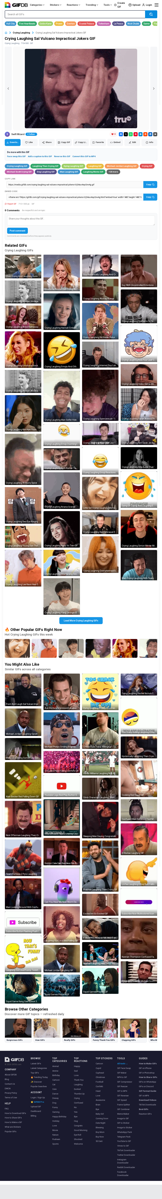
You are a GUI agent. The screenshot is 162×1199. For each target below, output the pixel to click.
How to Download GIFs (15, 1113)
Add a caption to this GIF (40, 156)
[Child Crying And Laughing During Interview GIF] (23, 266)
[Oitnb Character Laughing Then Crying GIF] (100, 789)
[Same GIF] (146, 23)
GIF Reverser (123, 1095)
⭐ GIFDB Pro (37, 1102)
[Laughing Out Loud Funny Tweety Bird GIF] (23, 954)
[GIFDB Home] (6, 32)
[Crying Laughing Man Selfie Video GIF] (62, 396)
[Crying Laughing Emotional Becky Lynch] (125, 648)
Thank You (79, 1080)
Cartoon (56, 1080)
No (75, 1107)
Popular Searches (39, 1086)
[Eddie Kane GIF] (45, 23)
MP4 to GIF (122, 1077)
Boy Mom (100, 1132)
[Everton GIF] (70, 23)
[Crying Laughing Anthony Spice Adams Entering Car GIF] (23, 459)
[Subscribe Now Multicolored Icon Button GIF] (139, 902)
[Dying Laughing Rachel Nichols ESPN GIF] (139, 685)
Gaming (55, 1112)
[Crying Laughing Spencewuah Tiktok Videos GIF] (100, 395)
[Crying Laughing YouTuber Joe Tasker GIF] (100, 434)
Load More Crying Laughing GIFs (81, 620)
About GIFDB (11, 1074)
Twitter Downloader (126, 1155)
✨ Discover (36, 1082)
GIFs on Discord (146, 1086)
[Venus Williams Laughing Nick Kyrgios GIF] (100, 763)
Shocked (78, 1139)
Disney (55, 1098)
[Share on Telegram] (140, 134)
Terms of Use (11, 1097)
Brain (98, 1104)
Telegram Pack (124, 1137)
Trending (91, 4)
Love (54, 1125)
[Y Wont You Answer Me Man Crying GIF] (100, 929)
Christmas (100, 1077)
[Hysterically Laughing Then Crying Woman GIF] (139, 747)
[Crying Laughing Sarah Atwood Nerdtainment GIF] (139, 404)
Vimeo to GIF (123, 1146)
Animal (55, 1066)
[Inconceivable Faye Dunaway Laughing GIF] (62, 817)
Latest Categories (39, 1068)
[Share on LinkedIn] (150, 134)
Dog (54, 1103)
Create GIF (121, 5)
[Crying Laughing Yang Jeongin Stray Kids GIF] (62, 596)
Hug (76, 1121)
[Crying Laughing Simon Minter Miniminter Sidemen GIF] (139, 529)
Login (149, 4)
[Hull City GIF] (10, 23)
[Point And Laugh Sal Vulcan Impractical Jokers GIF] (23, 690)
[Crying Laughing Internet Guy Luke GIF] (100, 355)
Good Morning (80, 1130)
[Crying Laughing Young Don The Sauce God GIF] (23, 537)
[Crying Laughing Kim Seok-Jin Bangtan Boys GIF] (139, 434)
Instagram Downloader (122, 1161)
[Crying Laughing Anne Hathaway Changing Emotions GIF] (23, 317)
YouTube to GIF (124, 1141)
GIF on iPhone (145, 1068)
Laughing (78, 1084)
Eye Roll (77, 1135)
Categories (36, 4)
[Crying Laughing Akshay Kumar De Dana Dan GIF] (100, 290)
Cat (53, 1084)
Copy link (10, 179)
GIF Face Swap (124, 1068)
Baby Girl (100, 1114)
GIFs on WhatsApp (147, 1082)
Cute (54, 1089)
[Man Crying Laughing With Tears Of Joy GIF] (139, 565)
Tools (106, 4)
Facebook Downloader (122, 1173)
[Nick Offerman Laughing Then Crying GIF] (23, 819)
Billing (33, 1116)
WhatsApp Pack (124, 1132)
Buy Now (100, 1137)
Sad (76, 1071)
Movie (55, 1130)
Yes (75, 1112)
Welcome (78, 1144)
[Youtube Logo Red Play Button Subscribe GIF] (62, 786)
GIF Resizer (122, 1086)
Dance (55, 1094)
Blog (7, 1079)
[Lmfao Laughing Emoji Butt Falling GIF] (139, 872)
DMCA (8, 1088)
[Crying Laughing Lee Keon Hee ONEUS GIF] (23, 568)
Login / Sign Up (38, 1097)
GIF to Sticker (123, 1123)
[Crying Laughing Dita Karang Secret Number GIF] (62, 563)
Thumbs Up (79, 1094)
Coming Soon (102, 1118)
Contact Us (10, 1084)
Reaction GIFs (145, 1114)
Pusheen (56, 1139)
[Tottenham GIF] (104, 23)
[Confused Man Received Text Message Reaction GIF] (139, 810)
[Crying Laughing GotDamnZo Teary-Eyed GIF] (139, 306)
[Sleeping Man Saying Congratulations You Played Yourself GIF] (100, 820)
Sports (55, 1144)
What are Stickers (13, 1127)
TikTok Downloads (147, 1104)
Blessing (100, 1127)
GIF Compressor (124, 1082)
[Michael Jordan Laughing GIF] (62, 958)
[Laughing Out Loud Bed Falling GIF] (62, 924)
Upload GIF (36, 1106)
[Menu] (156, 5)
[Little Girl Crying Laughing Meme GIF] (100, 493)
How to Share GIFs (13, 1117)
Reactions (72, 4)
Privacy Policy (11, 1093)
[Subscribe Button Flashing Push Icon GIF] (23, 922)
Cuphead (100, 1073)
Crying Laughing (21, 32)
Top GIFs (35, 1073)
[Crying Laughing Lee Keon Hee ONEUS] (44, 648)
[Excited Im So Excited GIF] (100, 905)
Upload (136, 4)
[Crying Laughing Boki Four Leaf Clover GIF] (139, 343)
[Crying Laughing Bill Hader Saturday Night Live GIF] (100, 321)
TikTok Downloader (126, 1150)
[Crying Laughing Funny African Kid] (98, 648)
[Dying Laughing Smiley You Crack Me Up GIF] (100, 692)
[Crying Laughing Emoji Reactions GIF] (100, 461)
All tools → (122, 1063)
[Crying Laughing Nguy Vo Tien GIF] (62, 529)
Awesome (100, 1100)
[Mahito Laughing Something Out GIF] (23, 749)
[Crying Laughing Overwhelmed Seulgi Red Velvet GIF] (100, 554)
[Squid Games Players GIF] (62, 986)
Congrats (78, 1125)
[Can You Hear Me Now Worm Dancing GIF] (62, 886)
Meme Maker (123, 1114)
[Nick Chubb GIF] (133, 23)
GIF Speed (122, 1100)
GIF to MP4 (122, 1091)
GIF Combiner (123, 1109)
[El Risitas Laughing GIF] (139, 839)
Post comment (17, 230)
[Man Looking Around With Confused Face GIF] (23, 893)
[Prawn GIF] (59, 23)
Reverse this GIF (62, 156)
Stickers (54, 4)
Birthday (56, 1075)
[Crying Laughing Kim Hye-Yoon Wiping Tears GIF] (23, 413)
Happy (77, 1066)
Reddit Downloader (126, 1167)
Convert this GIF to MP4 (84, 156)
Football (99, 1082)
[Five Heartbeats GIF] (27, 23)
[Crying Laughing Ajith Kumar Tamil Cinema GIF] (62, 459)
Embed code (11, 191)
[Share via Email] (155, 134)
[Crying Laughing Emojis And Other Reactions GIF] (62, 350)
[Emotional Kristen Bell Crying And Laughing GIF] (62, 273)
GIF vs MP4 (144, 1095)
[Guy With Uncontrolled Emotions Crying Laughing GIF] (139, 271)
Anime (55, 1071)
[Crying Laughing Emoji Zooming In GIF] (62, 435)
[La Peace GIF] (118, 23)
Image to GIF (123, 1118)
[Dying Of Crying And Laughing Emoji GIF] (139, 489)
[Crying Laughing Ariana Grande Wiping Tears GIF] (62, 490)
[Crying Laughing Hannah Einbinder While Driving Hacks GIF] (62, 311)
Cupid (98, 1068)
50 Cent (99, 1141)
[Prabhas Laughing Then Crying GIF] (100, 866)
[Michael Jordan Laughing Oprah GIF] (23, 722)
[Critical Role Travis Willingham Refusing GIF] (100, 730)
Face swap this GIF (16, 156)
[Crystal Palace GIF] (87, 23)
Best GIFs (143, 1109)
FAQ (7, 1108)
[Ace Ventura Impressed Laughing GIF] (62, 692)
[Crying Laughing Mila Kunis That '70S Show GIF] (139, 458)
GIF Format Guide (147, 1091)
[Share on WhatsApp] (131, 134)
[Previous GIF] (8, 88)
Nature (55, 1135)
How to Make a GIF (13, 1122)
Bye (75, 1116)
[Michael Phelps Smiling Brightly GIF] (62, 730)
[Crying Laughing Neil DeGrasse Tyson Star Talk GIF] (100, 523)
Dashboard (36, 1111)
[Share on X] (126, 134)
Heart (98, 1091)
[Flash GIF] (156, 23)
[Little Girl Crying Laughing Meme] (17, 648)
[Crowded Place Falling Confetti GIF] (62, 762)
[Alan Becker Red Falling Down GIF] (23, 780)
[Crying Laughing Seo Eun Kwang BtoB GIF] (23, 505)
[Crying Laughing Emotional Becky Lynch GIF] (23, 349)
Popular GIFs (10, 1131)
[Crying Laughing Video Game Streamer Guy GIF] (139, 375)
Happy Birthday (59, 1116)
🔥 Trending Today (39, 1077)
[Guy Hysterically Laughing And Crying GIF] (100, 266)
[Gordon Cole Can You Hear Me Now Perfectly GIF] (62, 851)
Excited (77, 1089)
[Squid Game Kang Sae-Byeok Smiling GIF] (23, 989)
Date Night (100, 1123)
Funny (55, 1107)
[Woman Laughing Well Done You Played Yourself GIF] (100, 954)
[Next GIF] (153, 88)
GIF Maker (121, 1073)
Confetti (99, 1086)
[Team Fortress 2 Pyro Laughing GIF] (23, 858)
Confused (78, 1103)
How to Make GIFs (148, 1063)
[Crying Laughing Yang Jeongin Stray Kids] (71, 648)
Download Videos (147, 1100)
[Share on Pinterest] (136, 134)
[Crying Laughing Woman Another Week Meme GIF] (23, 381)
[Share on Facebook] (121, 134)
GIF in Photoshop (147, 1073)
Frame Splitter (123, 1104)
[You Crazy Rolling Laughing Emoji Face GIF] (139, 716)
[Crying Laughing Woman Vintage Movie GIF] (23, 292)
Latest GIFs (36, 1063)
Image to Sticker (124, 1127)
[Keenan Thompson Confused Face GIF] (139, 938)
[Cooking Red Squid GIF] (139, 779)
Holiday (55, 1121)
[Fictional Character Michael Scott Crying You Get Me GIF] (139, 972)
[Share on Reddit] (145, 134)
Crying (77, 1098)
